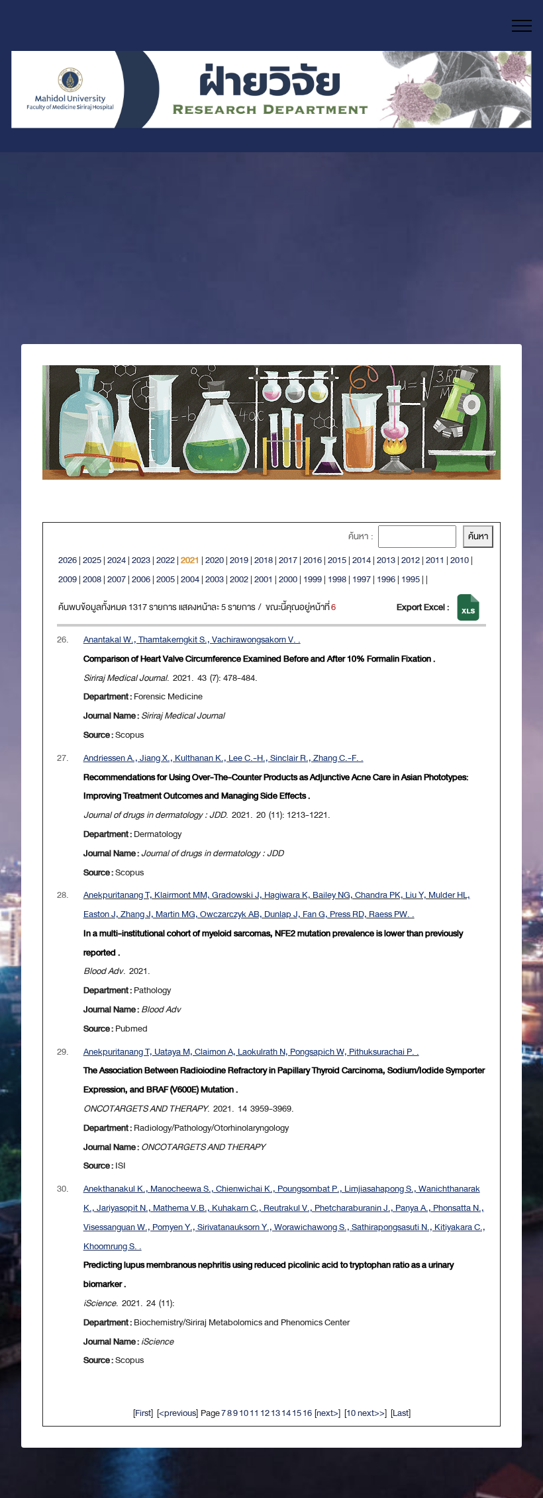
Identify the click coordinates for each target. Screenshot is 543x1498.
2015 (337, 560)
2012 (410, 560)
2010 (459, 560)
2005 (165, 579)
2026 (67, 560)
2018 (263, 560)
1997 (361, 579)
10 (243, 1413)
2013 (386, 560)
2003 (214, 579)
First (143, 1413)
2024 (116, 560)
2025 (92, 560)
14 (286, 1413)
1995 (410, 579)
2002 (239, 579)
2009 (67, 579)
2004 (190, 579)
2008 (92, 579)
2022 (165, 560)
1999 (312, 579)
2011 (435, 560)
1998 (337, 579)
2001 (263, 579)
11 (254, 1413)
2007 (116, 579)
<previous (177, 1413)
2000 (288, 579)
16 (307, 1413)
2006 (141, 579)
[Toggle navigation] (522, 25)
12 (265, 1413)
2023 (141, 560)
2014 (361, 560)
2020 (214, 560)
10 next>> (365, 1413)
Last (401, 1413)
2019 (239, 560)
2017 (288, 560)
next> (327, 1413)
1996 (386, 579)
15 (296, 1413)
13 (275, 1413)
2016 (312, 560)
